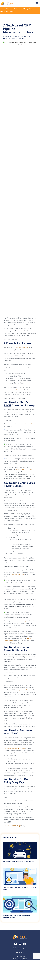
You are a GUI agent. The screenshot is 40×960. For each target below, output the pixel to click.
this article (14, 390)
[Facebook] (24, 944)
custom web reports (22, 621)
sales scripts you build (24, 469)
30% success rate (18, 574)
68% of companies (22, 347)
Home (2, 9)
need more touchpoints (25, 424)
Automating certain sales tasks (14, 748)
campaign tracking (22, 690)
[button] (37, 3)
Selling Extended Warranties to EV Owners (18, 861)
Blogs (8, 9)
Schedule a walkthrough (12, 826)
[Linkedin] (20, 944)
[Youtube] (15, 944)
